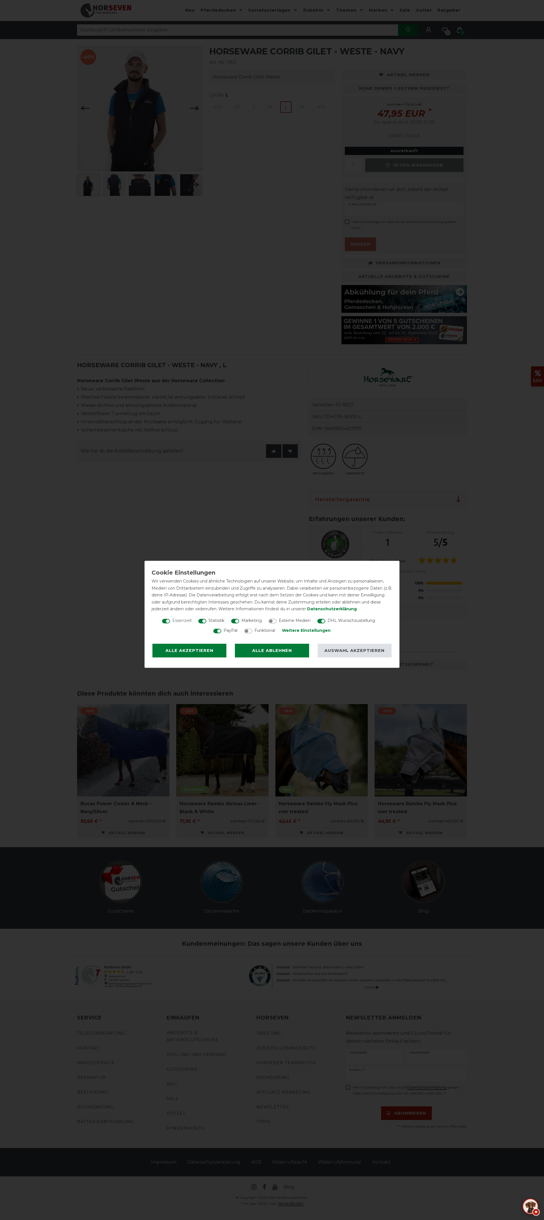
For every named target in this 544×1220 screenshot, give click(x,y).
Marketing (251, 620)
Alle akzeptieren (189, 650)
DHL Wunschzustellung (351, 620)
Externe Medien (295, 620)
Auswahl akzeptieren (354, 650)
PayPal (230, 630)
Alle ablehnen (272, 650)
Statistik (216, 620)
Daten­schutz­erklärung (332, 608)
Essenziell (182, 620)
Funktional (264, 630)
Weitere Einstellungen (306, 630)
